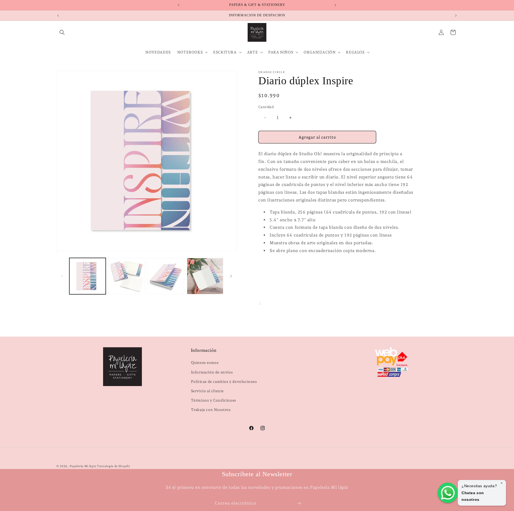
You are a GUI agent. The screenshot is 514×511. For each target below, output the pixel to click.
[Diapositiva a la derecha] (231, 276)
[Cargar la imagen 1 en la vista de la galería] (87, 276)
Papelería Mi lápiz (83, 466)
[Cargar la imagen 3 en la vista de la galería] (166, 276)
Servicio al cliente (207, 391)
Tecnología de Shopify (113, 466)
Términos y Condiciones (213, 400)
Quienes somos (205, 362)
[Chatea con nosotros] (448, 493)
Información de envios (212, 372)
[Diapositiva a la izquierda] (62, 276)
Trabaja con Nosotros (211, 409)
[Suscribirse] (299, 503)
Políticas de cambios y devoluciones (224, 381)
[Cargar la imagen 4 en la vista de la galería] (205, 276)
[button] (62, 32)
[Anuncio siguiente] (335, 5)
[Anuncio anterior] (178, 5)
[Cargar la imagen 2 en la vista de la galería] (126, 276)
